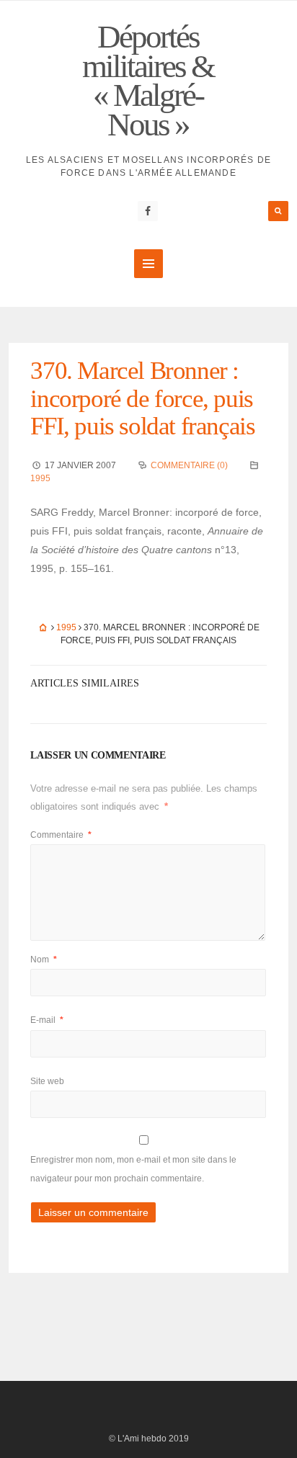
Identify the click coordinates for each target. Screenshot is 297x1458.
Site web (47, 1081)
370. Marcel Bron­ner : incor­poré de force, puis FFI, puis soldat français (142, 398)
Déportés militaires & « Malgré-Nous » (148, 81)
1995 (40, 478)
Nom (43, 959)
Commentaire (61, 835)
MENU (148, 263)
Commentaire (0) (189, 465)
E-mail (46, 1020)
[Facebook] (148, 211)
